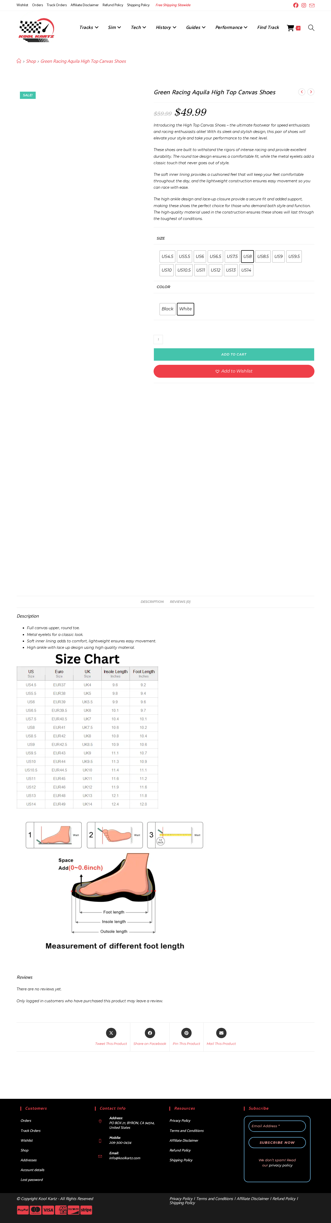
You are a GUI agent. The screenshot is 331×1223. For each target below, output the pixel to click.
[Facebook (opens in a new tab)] (296, 5)
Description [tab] (152, 602)
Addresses (28, 1160)
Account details (32, 1170)
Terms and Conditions (186, 1131)
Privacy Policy (179, 1121)
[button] (234, 371)
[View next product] (310, 92)
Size (161, 238)
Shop (24, 1151)
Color (163, 287)
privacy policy (280, 1165)
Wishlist (22, 5)
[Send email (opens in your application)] (311, 6)
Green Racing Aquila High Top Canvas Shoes (83, 61)
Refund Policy (113, 5)
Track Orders (57, 5)
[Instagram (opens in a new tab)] (304, 5)
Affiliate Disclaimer (85, 5)
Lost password (31, 1180)
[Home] (19, 61)
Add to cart (233, 354)
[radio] (167, 256)
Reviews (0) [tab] (180, 602)
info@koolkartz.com (124, 1158)
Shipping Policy (138, 5)
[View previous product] (301, 92)
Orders (37, 5)
